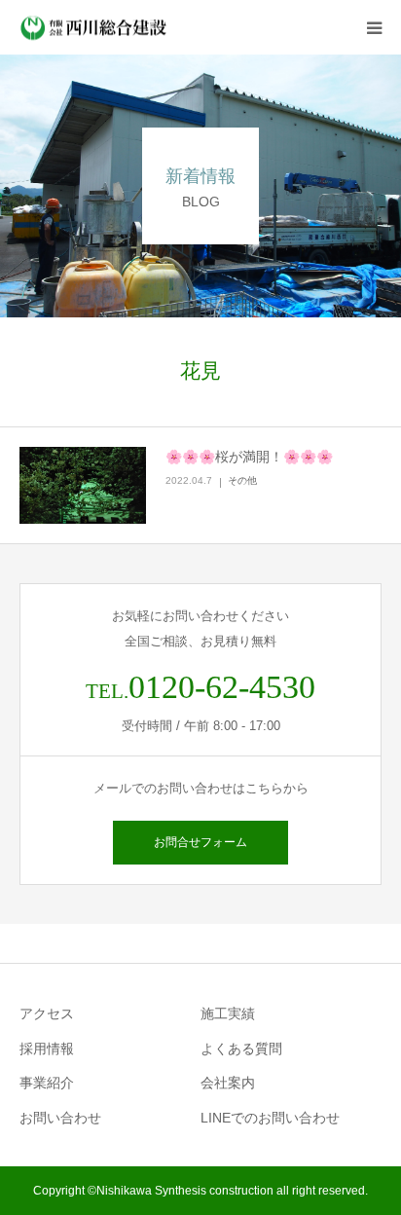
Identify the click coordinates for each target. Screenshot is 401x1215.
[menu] (373, 27)
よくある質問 (241, 1048)
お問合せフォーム (200, 842)
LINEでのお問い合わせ (270, 1117)
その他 (242, 480)
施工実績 (227, 1013)
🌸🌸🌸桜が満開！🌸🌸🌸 (249, 456)
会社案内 (227, 1082)
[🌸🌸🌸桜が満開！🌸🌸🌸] (82, 486)
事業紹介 (46, 1082)
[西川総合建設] (94, 28)
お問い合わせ (60, 1117)
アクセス (46, 1013)
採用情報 (46, 1048)
